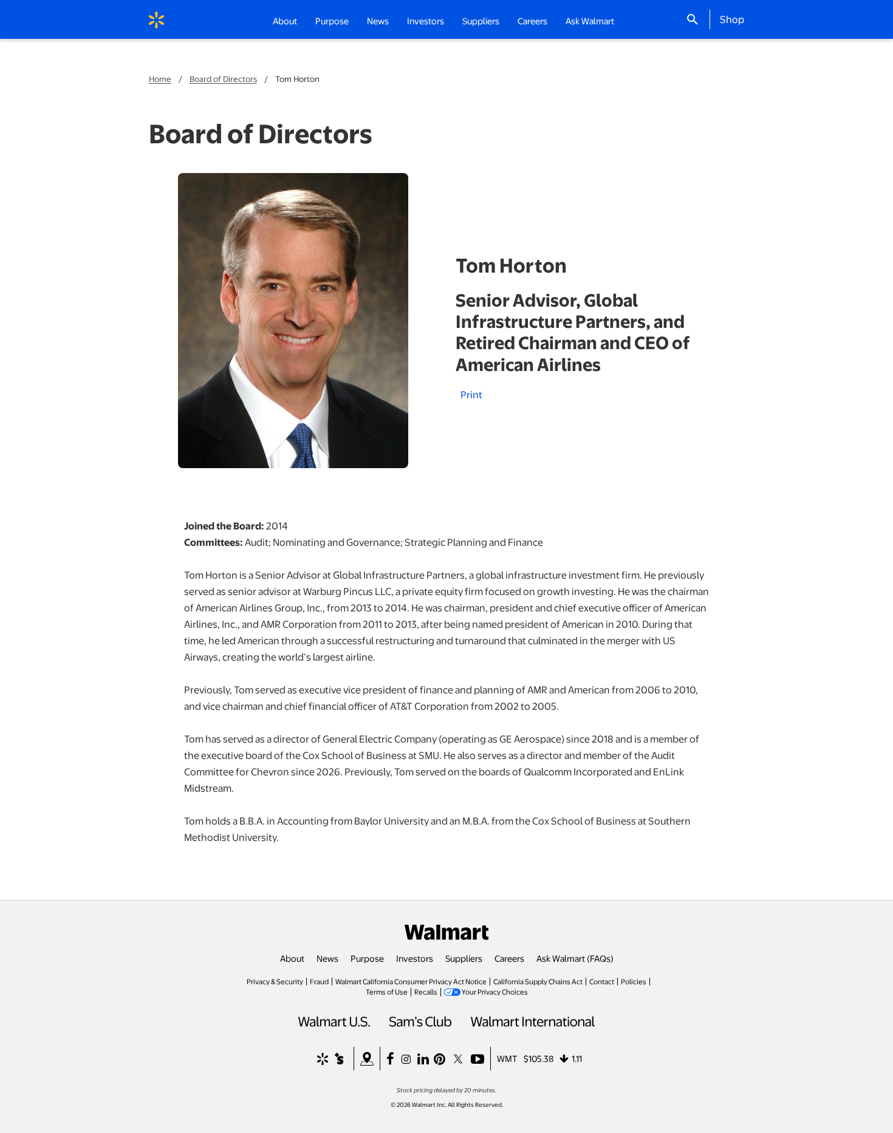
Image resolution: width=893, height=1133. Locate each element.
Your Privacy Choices (495, 991)
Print (471, 394)
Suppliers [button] (480, 21)
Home (160, 78)
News (327, 958)
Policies (633, 981)
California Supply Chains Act (538, 981)
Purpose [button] (332, 21)
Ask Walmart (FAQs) (575, 958)
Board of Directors (223, 78)
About (292, 958)
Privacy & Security (275, 981)
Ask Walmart (590, 21)
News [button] (378, 21)
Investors (414, 958)
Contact (601, 981)
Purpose (367, 958)
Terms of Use (387, 991)
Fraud (319, 981)
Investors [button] (425, 21)
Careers (532, 21)
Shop (732, 19)
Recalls (425, 991)
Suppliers (463, 958)
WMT (507, 1058)
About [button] (285, 21)
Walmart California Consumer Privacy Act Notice (411, 981)
